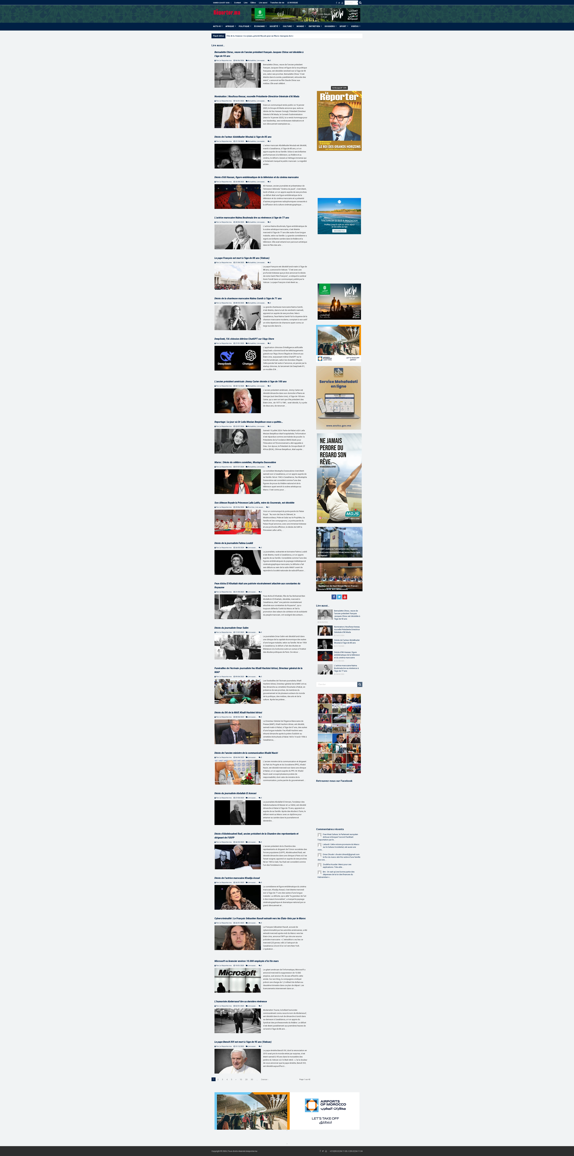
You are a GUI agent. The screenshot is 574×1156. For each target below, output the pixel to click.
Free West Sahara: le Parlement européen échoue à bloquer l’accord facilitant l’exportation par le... (338, 837)
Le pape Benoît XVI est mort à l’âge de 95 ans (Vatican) (243, 1041)
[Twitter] (339, 3)
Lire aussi (263, 3)
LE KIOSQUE (292, 3)
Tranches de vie (277, 3)
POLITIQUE (244, 26)
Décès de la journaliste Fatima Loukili (234, 543)
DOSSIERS (330, 26)
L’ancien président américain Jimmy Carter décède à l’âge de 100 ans (251, 381)
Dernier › (264, 1079)
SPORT (342, 26)
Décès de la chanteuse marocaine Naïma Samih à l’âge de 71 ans (248, 298)
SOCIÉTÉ (274, 26)
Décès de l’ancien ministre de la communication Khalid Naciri (246, 753)
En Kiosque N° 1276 (339, 88)
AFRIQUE (229, 26)
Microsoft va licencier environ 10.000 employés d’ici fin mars (247, 961)
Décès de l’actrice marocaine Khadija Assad (237, 878)
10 (241, 1079)
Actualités (252, 61)
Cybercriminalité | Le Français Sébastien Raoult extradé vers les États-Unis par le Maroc (260, 918)
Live (246, 3)
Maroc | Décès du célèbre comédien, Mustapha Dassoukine (245, 462)
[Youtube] (342, 3)
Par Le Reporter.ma (224, 61)
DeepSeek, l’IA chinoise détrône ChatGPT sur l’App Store (244, 338)
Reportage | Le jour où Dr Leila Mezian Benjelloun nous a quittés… (249, 421)
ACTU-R (217, 26)
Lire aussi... (261, 61)
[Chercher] (360, 2)
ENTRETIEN (314, 26)
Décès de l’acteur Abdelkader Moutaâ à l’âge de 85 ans (243, 136)
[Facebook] (336, 3)
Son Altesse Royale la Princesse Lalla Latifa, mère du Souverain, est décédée (254, 502)
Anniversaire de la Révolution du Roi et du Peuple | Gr (249, 36)
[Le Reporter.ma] (227, 11)
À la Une (251, 507)
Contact (237, 3)
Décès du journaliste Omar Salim (231, 627)
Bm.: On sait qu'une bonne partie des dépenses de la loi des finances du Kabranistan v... (336, 874)
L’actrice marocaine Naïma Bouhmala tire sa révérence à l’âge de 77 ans (252, 217)
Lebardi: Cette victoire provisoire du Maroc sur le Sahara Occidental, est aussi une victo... (338, 847)
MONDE (300, 26)
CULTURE (287, 26)
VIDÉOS (354, 26)
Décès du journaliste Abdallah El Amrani (235, 793)
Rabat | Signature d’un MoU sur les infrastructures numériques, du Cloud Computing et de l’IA (336, 552)
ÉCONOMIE (259, 26)
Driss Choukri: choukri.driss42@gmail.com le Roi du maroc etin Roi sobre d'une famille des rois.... (339, 857)
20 (246, 1079)
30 (252, 1079)
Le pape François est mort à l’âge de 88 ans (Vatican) (242, 258)
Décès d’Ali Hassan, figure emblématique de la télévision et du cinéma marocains (257, 177)
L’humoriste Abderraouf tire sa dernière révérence (241, 1001)
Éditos (253, 3)
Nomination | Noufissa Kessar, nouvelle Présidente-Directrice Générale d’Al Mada (257, 96)
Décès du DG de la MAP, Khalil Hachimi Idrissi (238, 712)
